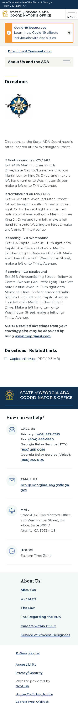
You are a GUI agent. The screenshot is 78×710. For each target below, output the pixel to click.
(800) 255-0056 (33, 449)
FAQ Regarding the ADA (41, 617)
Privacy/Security (29, 673)
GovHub (22, 686)
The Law (28, 608)
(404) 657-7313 (48, 434)
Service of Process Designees (45, 635)
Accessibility (26, 664)
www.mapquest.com (33, 336)
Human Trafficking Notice (34, 694)
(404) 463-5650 (41, 439)
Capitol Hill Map (23, 359)
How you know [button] (12, 6)
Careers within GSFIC (38, 626)
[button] (66, 61)
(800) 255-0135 (32, 460)
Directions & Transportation (30, 51)
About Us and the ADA (28, 62)
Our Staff (28, 599)
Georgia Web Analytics (32, 701)
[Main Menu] (71, 14)
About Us (28, 590)
